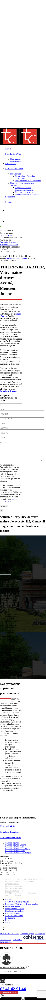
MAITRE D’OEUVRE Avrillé (14, 847)
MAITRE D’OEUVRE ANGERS (15, 845)
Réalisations (32, 893)
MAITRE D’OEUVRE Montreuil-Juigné (17, 849)
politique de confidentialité (11, 500)
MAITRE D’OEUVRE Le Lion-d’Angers (18, 853)
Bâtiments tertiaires (12, 891)
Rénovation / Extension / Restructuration (19, 881)
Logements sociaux (12, 884)
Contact (18, 895)
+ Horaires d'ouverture (9, 244)
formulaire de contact (8, 242)
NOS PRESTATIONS (13, 893)
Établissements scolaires (13, 888)
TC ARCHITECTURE (9, 934)
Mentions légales (27, 934)
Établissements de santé (13, 886)
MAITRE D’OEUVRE (12, 843)
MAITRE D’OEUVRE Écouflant (15, 851)
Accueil (8, 879)
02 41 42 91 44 (6, 235)
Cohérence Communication (16, 258)
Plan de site (17, 939)
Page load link (6, 942)
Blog (7, 895)
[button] (10, 837)
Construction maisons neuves (27, 879)
